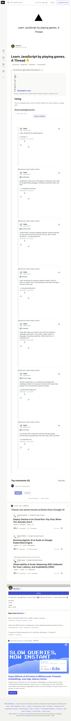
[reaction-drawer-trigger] (3, 51)
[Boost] (3, 71)
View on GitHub (39, 116)
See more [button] (13, 693)
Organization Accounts (11, 708)
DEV (42, 713)
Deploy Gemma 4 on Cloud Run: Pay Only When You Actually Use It (37, 520)
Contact (37, 708)
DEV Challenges (15, 706)
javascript (15, 64)
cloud (29, 524)
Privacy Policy (37, 711)
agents (15, 545)
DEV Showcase (23, 708)
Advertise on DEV (59, 706)
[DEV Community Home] (3, 2)
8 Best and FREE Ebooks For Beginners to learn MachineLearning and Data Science (35, 626)
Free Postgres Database (48, 708)
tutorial (21, 569)
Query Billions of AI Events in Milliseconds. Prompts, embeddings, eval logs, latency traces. (34, 677)
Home (7, 706)
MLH (65, 708)
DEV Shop (59, 708)
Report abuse (45, 498)
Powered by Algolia (40, 2)
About (31, 708)
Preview (27, 493)
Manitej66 (21, 91)
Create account (63, 2)
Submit (18, 493)
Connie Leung (21, 560)
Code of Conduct (33, 498)
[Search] (8, 2)
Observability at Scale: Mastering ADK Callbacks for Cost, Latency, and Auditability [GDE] (38, 565)
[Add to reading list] (3, 65)
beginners (24, 64)
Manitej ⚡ (19, 45)
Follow (39, 593)
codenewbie (41, 64)
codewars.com (24, 338)
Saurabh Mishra (21, 536)
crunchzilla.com (26, 439)
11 (33, 573)
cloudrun (22, 524)
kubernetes (31, 545)
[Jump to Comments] (3, 58)
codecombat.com (34, 236)
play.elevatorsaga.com (28, 389)
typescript (31, 569)
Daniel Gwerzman (22, 515)
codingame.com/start (29, 188)
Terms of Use (46, 711)
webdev (32, 64)
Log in (52, 2)
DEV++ (24, 706)
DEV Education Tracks (39, 706)
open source (24, 713)
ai (33, 524)
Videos (29, 706)
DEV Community (9, 703)
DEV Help (49, 706)
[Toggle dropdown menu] (67, 505)
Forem (15, 713)
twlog (28, 91)
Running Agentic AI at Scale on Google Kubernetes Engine (32, 541)
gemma (15, 524)
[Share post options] (3, 77)
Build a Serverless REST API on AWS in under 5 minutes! (26, 619)
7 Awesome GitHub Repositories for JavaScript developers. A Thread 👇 (32, 633)
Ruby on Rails (32, 715)
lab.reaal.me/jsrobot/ (28, 288)
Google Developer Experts (37, 515)
